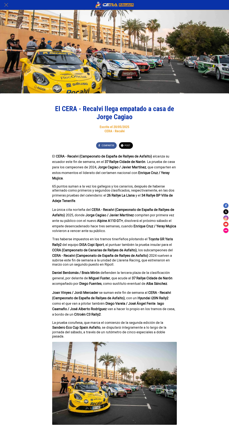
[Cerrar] (6, 5)
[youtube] (225, 224)
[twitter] (225, 211)
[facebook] (225, 205)
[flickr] (225, 230)
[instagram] (225, 218)
